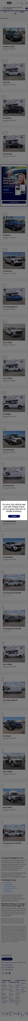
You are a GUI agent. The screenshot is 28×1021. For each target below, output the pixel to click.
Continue (14, 516)
